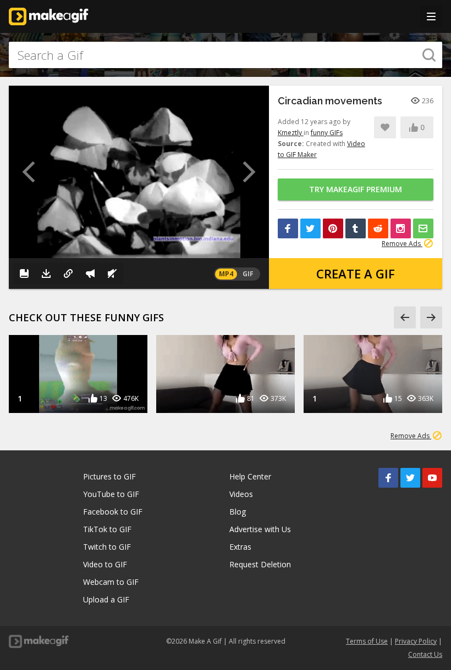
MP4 (226, 273)
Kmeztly (291, 132)
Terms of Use (367, 641)
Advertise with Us (260, 529)
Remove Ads (402, 243)
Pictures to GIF (109, 476)
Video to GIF (105, 564)
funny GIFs (327, 132)
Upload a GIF (106, 599)
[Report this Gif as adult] (90, 273)
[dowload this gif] (46, 273)
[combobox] (225, 55)
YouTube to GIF (111, 494)
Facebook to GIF (112, 511)
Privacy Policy (416, 641)
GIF (248, 273)
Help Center (250, 476)
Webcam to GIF (111, 582)
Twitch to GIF (107, 546)
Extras (240, 546)
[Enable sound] (112, 273)
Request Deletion (260, 564)
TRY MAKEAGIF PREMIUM (355, 189)
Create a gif (355, 273)
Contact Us (425, 654)
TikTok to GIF (107, 529)
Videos (241, 494)
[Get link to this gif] (68, 273)
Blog (237, 511)
